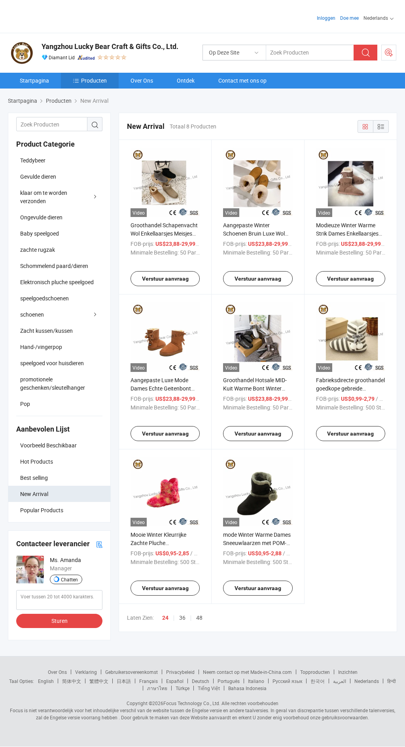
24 (165, 618)
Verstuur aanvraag (165, 278)
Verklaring (86, 672)
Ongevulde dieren (41, 217)
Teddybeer (32, 160)
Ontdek (186, 80)
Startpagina (34, 80)
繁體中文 (98, 681)
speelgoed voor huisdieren (52, 363)
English (46, 681)
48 (199, 617)
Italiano (256, 681)
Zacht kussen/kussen (46, 330)
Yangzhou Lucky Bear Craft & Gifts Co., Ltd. (110, 46)
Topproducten (315, 672)
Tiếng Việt (209, 688)
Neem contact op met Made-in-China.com (247, 672)
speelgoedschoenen (44, 298)
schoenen (32, 314)
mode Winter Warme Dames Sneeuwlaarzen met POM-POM (257, 543)
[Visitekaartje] (99, 544)
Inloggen (326, 18)
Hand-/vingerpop (41, 347)
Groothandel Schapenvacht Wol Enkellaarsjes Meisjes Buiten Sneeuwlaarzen (164, 233)
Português (229, 681)
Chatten (69, 579)
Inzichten (348, 672)
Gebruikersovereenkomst (131, 672)
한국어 (317, 681)
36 (182, 617)
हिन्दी (391, 681)
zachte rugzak (37, 249)
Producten (94, 80)
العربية (339, 681)
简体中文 (71, 681)
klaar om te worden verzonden (43, 197)
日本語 (124, 681)
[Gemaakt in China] (59, 15)
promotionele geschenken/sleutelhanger (52, 383)
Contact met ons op (242, 80)
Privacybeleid (180, 672)
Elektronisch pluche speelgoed (57, 282)
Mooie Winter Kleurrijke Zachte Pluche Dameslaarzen (158, 543)
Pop (25, 403)
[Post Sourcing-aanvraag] (388, 52)
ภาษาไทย (157, 688)
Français (148, 681)
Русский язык (287, 681)
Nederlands (366, 681)
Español (175, 681)
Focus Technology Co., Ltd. (191, 703)
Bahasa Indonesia (247, 688)
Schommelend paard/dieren (54, 266)
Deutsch (200, 681)
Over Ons (142, 80)
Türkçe (182, 688)
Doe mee (349, 18)
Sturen (59, 620)
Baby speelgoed (39, 233)
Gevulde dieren (38, 176)
